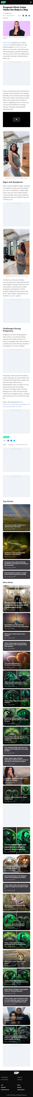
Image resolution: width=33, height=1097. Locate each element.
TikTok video (20, 47)
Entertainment (5, 1089)
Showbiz (3, 1087)
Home (4, 444)
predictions (6, 45)
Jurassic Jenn (8, 13)
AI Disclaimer (4, 1077)
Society (19, 1087)
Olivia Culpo (7, 42)
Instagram (12, 296)
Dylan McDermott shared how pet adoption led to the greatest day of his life (16, 404)
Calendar (19, 1079)
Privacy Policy (4, 1079)
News (18, 1085)
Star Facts (5, 18)
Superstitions (21, 1089)
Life (2, 1085)
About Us (19, 1077)
